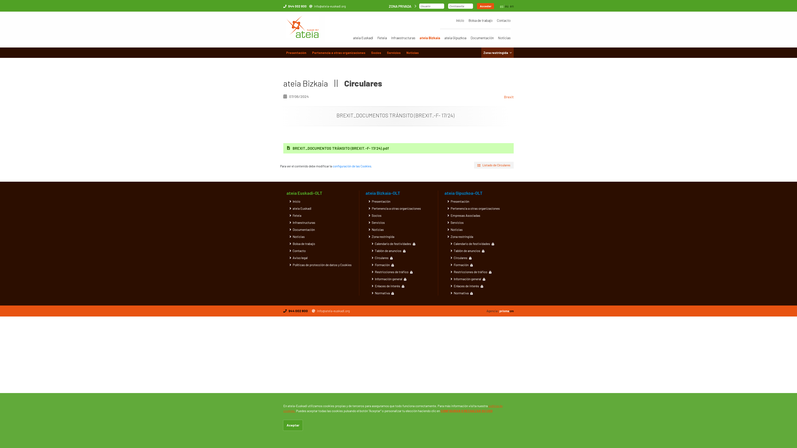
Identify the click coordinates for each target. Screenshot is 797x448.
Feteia (382, 38)
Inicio (460, 20)
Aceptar (293, 425)
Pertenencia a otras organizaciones (338, 53)
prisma (506, 311)
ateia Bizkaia (429, 38)
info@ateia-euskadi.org (330, 6)
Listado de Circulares (496, 165)
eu (507, 6)
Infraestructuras (403, 38)
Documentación (482, 38)
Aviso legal (300, 258)
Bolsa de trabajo (480, 20)
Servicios (394, 53)
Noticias (504, 38)
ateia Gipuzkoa (455, 38)
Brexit (509, 97)
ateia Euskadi (363, 38)
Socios (376, 53)
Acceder (485, 6)
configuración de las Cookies (352, 166)
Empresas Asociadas (465, 215)
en (512, 6)
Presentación (296, 53)
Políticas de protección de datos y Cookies (322, 265)
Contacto (504, 20)
